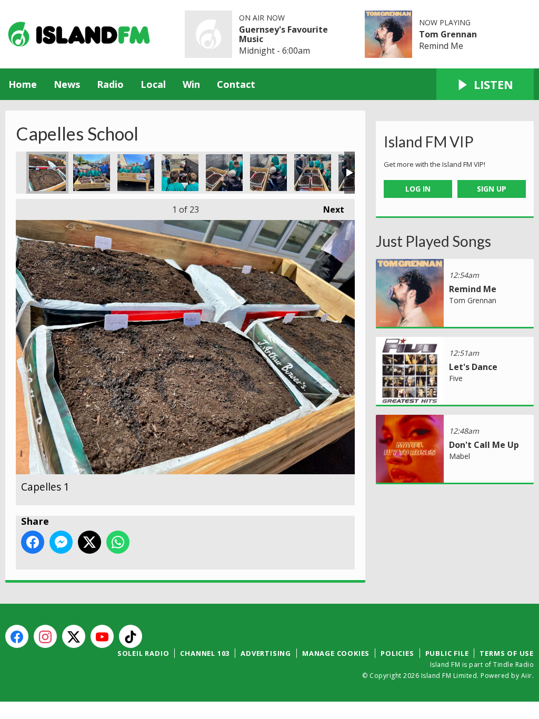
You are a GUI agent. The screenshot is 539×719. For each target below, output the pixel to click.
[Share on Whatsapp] (117, 542)
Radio (110, 84)
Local (153, 84)
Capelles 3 (135, 172)
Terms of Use (507, 653)
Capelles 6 (268, 172)
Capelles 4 (180, 172)
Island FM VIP (429, 142)
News (67, 84)
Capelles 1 (47, 172)
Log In (418, 189)
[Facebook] (16, 636)
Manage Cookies (336, 653)
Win (191, 84)
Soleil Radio (143, 653)
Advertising (266, 653)
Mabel (459, 456)
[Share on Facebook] (32, 542)
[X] (73, 636)
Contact (236, 84)
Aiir (526, 675)
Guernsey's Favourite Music (283, 34)
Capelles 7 (312, 172)
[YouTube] (102, 636)
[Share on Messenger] (61, 542)
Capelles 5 (224, 172)
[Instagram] (45, 636)
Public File (447, 653)
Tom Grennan (448, 34)
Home (22, 84)
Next (328, 209)
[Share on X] (89, 542)
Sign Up (491, 189)
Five (456, 378)
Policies (397, 653)
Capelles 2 (91, 172)
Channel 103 (204, 653)
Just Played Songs (433, 241)
